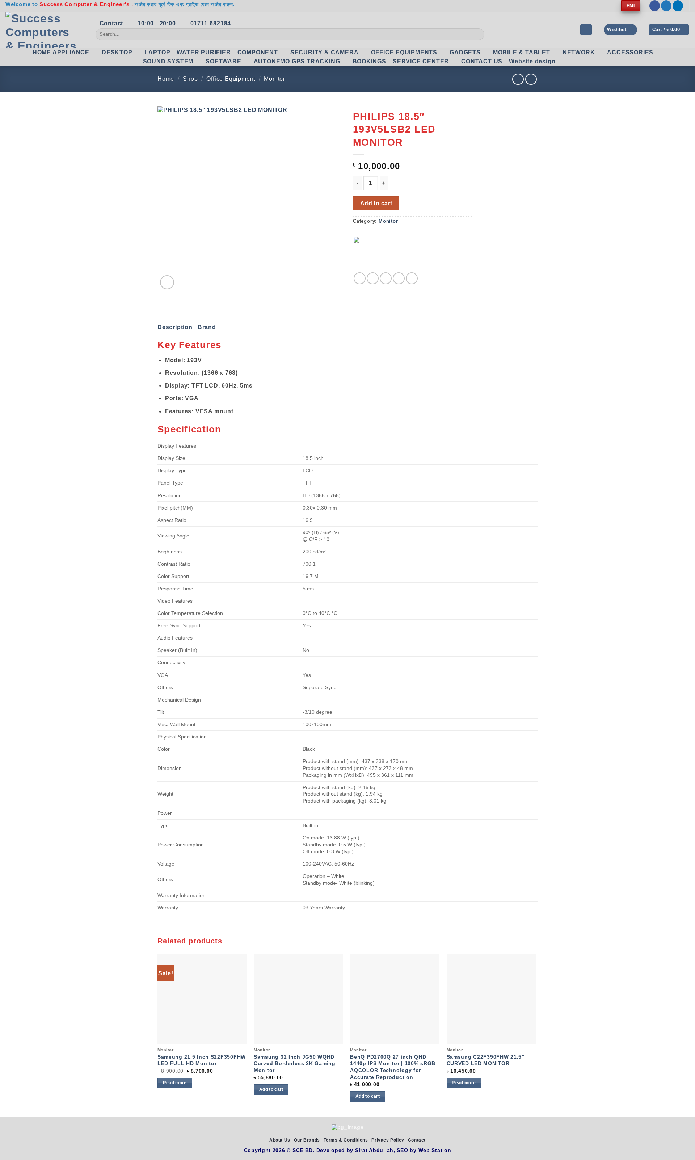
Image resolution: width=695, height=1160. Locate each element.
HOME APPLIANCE (61, 52)
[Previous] (157, 1035)
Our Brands (307, 1140)
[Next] (535, 1035)
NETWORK (579, 52)
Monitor (274, 79)
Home (165, 79)
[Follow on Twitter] (666, 5)
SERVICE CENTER (421, 61)
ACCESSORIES (630, 52)
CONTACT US (481, 61)
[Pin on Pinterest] (399, 278)
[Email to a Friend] (386, 278)
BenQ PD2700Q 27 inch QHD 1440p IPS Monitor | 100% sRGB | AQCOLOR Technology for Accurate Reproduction (394, 1067)
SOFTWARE (223, 61)
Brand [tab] (207, 327)
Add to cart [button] (271, 1089)
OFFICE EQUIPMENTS (404, 52)
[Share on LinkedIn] (412, 278)
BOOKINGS (369, 61)
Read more (175, 1083)
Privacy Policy (387, 1140)
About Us (279, 1140)
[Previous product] (530, 79)
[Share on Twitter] (373, 278)
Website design (532, 61)
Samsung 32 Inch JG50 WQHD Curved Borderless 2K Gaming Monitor (294, 1063)
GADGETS (465, 52)
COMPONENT (257, 52)
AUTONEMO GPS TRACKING (297, 61)
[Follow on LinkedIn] (678, 5)
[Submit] (478, 34)
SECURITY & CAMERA (324, 52)
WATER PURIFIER (204, 52)
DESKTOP (117, 52)
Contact (417, 1140)
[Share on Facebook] (360, 278)
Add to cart (376, 203)
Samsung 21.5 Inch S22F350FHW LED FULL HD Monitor (201, 1060)
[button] (586, 30)
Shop (190, 79)
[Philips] (371, 254)
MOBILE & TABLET (521, 52)
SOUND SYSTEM (168, 61)
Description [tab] (175, 327)
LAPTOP (157, 52)
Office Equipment (230, 79)
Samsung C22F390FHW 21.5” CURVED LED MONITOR (486, 1060)
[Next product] (517, 79)
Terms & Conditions (346, 1140)
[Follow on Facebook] (654, 5)
